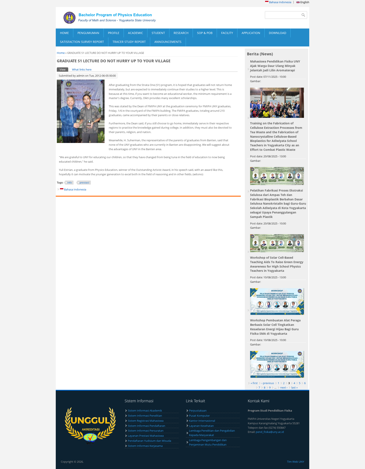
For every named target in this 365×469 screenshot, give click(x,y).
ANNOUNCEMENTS (167, 42)
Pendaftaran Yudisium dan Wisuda (149, 441)
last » (294, 387)
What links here (81, 69)
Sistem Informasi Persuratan (145, 430)
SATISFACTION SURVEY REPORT (82, 42)
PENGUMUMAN (88, 33)
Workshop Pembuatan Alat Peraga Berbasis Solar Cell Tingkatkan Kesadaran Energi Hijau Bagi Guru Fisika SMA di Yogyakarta (275, 326)
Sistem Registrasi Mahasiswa (145, 421)
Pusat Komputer (199, 415)
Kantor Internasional (202, 421)
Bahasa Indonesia (279, 2)
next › (283, 387)
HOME (64, 33)
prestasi (84, 182)
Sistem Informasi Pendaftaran (146, 426)
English (304, 2)
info (69, 182)
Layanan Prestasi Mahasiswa (146, 436)
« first (254, 383)
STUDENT (158, 33)
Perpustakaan (198, 410)
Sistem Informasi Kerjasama (145, 446)
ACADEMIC (135, 33)
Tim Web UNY (295, 462)
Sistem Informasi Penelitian (145, 415)
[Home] (119, 17)
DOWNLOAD (277, 33)
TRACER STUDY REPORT (129, 42)
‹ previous (267, 383)
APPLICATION (251, 33)
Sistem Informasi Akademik (145, 410)
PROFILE (113, 33)
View (64, 69)
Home (61, 53)
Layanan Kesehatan (201, 426)
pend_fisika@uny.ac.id (270, 432)
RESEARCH (181, 33)
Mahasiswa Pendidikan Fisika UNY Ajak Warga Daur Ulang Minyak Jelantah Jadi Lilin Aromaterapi (275, 65)
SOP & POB (204, 33)
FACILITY (227, 33)
